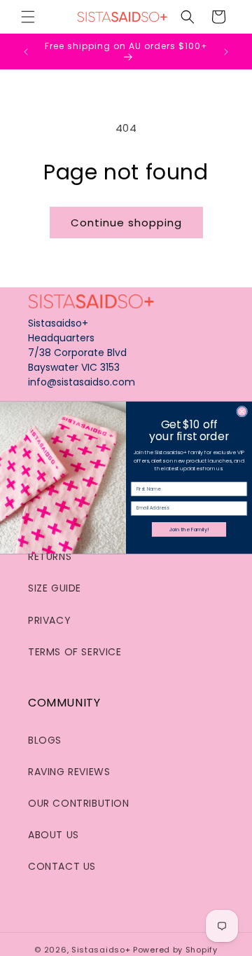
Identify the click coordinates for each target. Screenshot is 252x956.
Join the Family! (189, 529)
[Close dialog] (242, 412)
